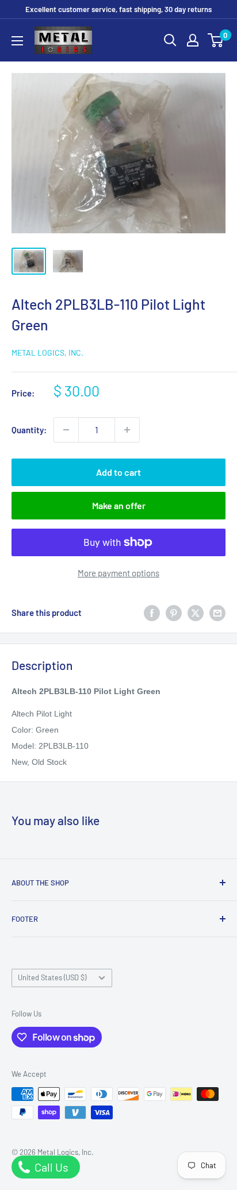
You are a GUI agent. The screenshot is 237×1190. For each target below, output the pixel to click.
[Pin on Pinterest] (174, 612)
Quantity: (29, 430)
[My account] (192, 40)
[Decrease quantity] (66, 430)
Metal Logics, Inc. (47, 352)
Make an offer (119, 505)
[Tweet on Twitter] (196, 612)
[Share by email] (217, 612)
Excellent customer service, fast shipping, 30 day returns (118, 9)
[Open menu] (17, 40)
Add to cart (118, 472)
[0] (216, 40)
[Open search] (170, 40)
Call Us (50, 1167)
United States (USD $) (52, 977)
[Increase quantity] (127, 430)
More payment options (118, 573)
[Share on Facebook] (152, 612)
